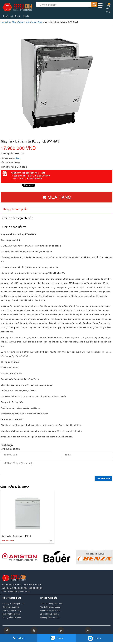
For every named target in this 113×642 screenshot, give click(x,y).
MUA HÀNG (59, 197)
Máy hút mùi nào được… (50, 607)
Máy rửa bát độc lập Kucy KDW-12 (16, 536)
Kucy (18, 157)
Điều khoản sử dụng (11, 613)
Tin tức (18, 16)
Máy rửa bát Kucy (34, 21)
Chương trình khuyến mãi (13, 603)
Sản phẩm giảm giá (11, 607)
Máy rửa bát (17, 21)
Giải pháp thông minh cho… (52, 603)
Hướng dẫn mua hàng (12, 617)
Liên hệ (26, 16)
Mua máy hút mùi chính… (51, 610)
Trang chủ (5, 21)
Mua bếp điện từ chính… (50, 617)
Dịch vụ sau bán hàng (12, 610)
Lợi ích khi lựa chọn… (49, 613)
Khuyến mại (8, 16)
